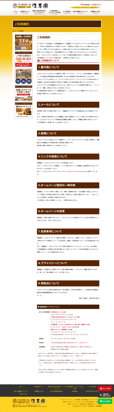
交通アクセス (97, 5)
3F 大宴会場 (66, 12)
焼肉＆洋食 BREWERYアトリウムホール (39, 12)
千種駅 (80, 347)
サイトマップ (98, 400)
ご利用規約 (77, 400)
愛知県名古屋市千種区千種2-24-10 (67, 343)
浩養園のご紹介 (95, 12)
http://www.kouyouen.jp (77, 171)
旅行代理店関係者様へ (57, 391)
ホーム (16, 12)
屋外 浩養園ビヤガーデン (80, 12)
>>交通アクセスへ (84, 343)
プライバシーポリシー (66, 400)
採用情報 (74, 391)
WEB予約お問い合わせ (92, 391)
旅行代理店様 (86, 5)
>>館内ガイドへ (79, 356)
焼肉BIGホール (25, 12)
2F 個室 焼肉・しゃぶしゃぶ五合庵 (54, 12)
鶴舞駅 (66, 347)
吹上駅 (52, 347)
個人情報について (87, 400)
